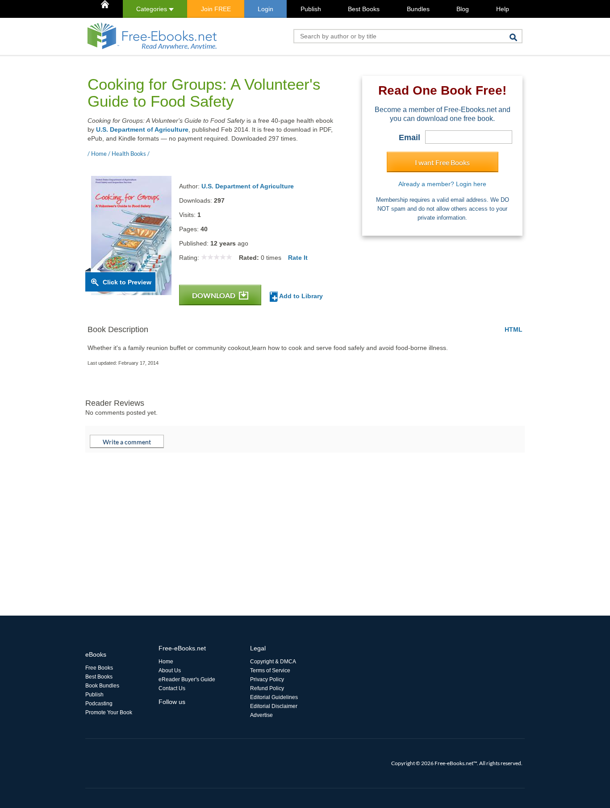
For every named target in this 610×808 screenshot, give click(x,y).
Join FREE (216, 8)
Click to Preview (127, 282)
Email (409, 137)
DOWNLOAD (214, 295)
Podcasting (99, 703)
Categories (152, 8)
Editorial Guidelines (274, 697)
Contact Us (172, 688)
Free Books (99, 668)
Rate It (298, 257)
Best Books (364, 8)
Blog (462, 8)
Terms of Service (270, 670)
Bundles (418, 8)
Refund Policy (267, 688)
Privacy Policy (267, 679)
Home (166, 661)
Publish (311, 8)
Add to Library (300, 296)
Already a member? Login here (442, 183)
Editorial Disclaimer (273, 706)
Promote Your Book (108, 712)
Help (502, 8)
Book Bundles (102, 686)
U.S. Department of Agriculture (142, 129)
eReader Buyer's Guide (187, 679)
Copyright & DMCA (273, 661)
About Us (170, 670)
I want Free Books (442, 162)
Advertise (261, 715)
